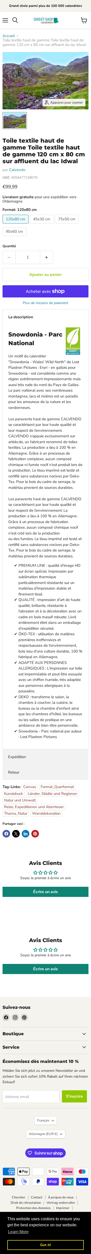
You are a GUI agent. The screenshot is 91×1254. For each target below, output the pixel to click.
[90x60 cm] (15, 237)
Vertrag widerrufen (61, 1202)
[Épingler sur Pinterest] (35, 834)
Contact (36, 1197)
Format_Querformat (57, 786)
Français (43, 1120)
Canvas (29, 786)
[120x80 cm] (16, 224)
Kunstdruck (13, 793)
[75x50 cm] (67, 224)
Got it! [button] (45, 1245)
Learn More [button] (18, 1232)
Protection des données (33, 1208)
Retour (13, 772)
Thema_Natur (15, 813)
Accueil (9, 36)
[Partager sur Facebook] (6, 834)
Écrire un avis (45, 892)
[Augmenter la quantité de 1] (46, 257)
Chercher (18, 1197)
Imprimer (63, 1208)
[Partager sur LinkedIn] (25, 834)
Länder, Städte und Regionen (52, 793)
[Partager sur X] (16, 834)
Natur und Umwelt (20, 800)
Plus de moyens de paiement (45, 303)
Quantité (9, 246)
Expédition (17, 756)
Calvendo (17, 169)
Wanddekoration (46, 813)
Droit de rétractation (26, 1202)
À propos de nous (61, 1197)
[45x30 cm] (42, 224)
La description (20, 317)
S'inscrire (74, 1096)
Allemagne (43, 1134)
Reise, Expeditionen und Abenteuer (34, 806)
